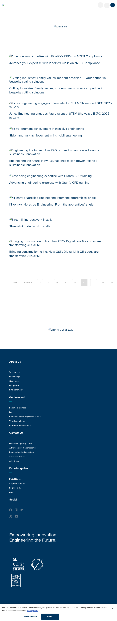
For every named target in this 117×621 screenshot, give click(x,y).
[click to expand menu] (112, 5)
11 (75, 283)
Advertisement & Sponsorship (22, 448)
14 (103, 283)
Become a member (17, 408)
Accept (50, 616)
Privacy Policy (32, 611)
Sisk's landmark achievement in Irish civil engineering (45, 135)
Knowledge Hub (19, 468)
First (15, 283)
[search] (107, 5)
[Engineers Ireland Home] (3, 5)
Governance (14, 381)
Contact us (16, 433)
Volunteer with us (17, 421)
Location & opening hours (20, 443)
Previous (28, 283)
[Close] (112, 608)
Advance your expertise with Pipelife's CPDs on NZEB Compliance (54, 63)
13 (93, 283)
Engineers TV (15, 488)
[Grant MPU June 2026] (61, 330)
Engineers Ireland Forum (20, 425)
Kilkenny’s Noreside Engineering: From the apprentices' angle (51, 204)
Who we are (14, 372)
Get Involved (17, 397)
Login (11, 412)
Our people (14, 385)
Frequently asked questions (21, 452)
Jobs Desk (14, 461)
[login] (100, 5)
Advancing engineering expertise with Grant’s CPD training (49, 183)
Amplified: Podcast (17, 483)
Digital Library (15, 479)
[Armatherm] (60, 26)
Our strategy (14, 376)
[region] (58, 612)
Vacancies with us (17, 456)
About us (15, 361)
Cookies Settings (30, 616)
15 (112, 283)
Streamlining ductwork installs (29, 226)
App (11, 492)
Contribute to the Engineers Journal (25, 416)
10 (66, 283)
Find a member (16, 390)
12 (84, 283)
